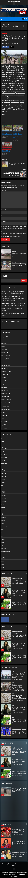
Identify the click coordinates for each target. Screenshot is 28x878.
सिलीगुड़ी (3, 561)
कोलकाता (4, 448)
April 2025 (4, 387)
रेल (2, 530)
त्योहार (3, 479)
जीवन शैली (4, 457)
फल (2, 505)
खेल (2, 451)
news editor (7, 43)
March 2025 (4, 390)
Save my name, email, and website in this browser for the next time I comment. (14, 227)
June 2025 (4, 381)
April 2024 (4, 425)
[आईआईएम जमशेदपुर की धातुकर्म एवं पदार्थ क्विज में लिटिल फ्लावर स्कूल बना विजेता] (6, 604)
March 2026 (4, 352)
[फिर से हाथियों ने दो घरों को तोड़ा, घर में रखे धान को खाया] (6, 791)
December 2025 (6, 362)
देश (2, 486)
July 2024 (4, 415)
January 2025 (5, 396)
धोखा (2, 489)
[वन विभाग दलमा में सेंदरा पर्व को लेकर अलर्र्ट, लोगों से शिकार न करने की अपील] (7, 145)
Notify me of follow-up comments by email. (13, 233)
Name (3, 210)
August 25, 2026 (17, 584)
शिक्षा (2, 542)
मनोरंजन (3, 517)
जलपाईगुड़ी (4, 454)
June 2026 (4, 343)
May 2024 (4, 422)
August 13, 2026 (17, 844)
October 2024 (5, 406)
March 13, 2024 (15, 43)
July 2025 (4, 378)
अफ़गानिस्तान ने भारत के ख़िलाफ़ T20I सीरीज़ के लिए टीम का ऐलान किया (19, 731)
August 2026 (4, 337)
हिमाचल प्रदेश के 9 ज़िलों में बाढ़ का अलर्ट (19, 254)
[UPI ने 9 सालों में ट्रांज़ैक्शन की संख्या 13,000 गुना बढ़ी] (6, 593)
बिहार (2, 511)
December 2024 (6, 400)
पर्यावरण (3, 498)
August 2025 (4, 374)
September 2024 (6, 409)
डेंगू (2, 467)
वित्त (2, 536)
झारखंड (3, 461)
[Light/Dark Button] (23, 19)
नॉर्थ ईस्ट (3, 492)
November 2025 (5, 365)
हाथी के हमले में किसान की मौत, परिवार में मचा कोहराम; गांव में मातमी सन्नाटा (7, 133)
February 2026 (5, 356)
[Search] (26, 18)
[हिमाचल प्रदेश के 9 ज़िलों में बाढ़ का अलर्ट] (6, 254)
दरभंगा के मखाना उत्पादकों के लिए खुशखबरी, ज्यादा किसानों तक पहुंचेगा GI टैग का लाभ (13, 304)
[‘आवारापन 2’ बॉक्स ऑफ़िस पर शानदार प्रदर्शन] (6, 854)
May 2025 (4, 384)
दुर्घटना (3, 483)
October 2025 (5, 368)
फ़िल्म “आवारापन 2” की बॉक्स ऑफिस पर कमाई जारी (18, 580)
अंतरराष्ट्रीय (4, 439)
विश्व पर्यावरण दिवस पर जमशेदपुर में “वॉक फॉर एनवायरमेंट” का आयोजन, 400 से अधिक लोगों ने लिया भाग (18, 134)
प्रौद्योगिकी (4, 501)
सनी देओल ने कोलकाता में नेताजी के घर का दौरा (19, 842)
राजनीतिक (4, 527)
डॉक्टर (3, 470)
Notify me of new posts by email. (12, 236)
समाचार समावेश (5, 552)
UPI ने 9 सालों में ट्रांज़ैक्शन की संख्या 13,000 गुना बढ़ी (19, 592)
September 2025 (6, 371)
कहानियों (3, 445)
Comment (4, 190)
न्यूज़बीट (3, 495)
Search (4, 276)
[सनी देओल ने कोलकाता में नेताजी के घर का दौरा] (6, 843)
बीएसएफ (3, 514)
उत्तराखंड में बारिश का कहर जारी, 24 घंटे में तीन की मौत (19, 265)
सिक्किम (3, 558)
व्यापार (3, 539)
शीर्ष (2, 545)
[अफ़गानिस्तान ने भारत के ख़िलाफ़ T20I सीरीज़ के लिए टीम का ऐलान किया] (6, 731)
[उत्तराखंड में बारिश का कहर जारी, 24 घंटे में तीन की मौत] (6, 265)
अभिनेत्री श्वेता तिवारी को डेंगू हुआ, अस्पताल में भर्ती (18, 831)
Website (3, 221)
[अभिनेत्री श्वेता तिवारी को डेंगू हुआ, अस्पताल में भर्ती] (6, 832)
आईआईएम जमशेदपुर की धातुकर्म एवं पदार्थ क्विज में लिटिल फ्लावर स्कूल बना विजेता (12, 292)
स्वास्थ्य (3, 567)
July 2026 (4, 340)
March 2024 (4, 428)
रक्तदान (3, 523)
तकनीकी (4, 476)
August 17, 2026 (17, 833)
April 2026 (4, 349)
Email (3, 215)
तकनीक (3, 473)
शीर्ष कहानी (4, 549)
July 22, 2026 (16, 257)
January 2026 (5, 359)
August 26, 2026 (17, 679)
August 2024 (4, 412)
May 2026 (4, 346)
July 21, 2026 (16, 269)
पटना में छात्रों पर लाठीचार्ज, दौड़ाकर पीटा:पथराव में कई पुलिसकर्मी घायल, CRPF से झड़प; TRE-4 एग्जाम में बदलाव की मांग (13, 298)
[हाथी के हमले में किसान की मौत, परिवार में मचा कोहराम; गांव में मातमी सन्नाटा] (7, 128)
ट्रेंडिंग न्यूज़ (4, 33)
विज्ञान (3, 533)
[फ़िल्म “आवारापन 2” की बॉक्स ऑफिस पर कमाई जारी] (6, 582)
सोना (2, 564)
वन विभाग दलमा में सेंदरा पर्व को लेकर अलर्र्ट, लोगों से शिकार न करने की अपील (6, 150)
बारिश (3, 508)
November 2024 (6, 403)
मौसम (3, 520)
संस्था (2, 555)
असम (2, 442)
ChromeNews (22, 874)
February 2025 (5, 393)
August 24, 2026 (17, 856)
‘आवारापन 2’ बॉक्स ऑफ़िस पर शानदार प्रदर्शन (19, 853)
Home (3, 864)
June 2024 (4, 418)
